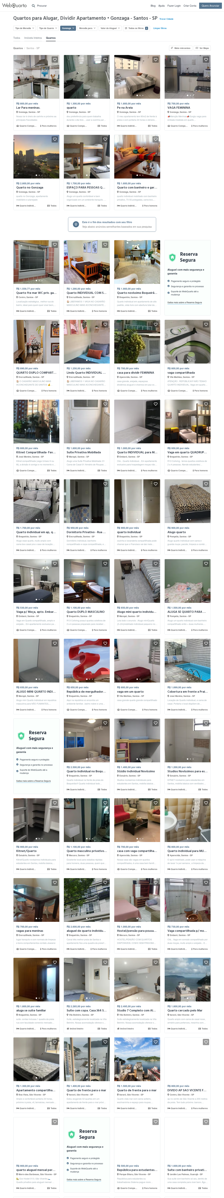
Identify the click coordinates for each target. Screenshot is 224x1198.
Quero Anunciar (210, 5)
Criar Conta (190, 5)
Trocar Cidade (166, 18)
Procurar (41, 5)
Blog (153, 5)
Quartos (51, 37)
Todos (16, 37)
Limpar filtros (160, 28)
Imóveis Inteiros (33, 37)
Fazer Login (174, 5)
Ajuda (161, 5)
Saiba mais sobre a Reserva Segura (184, 302)
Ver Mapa (204, 48)
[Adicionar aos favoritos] (55, 59)
